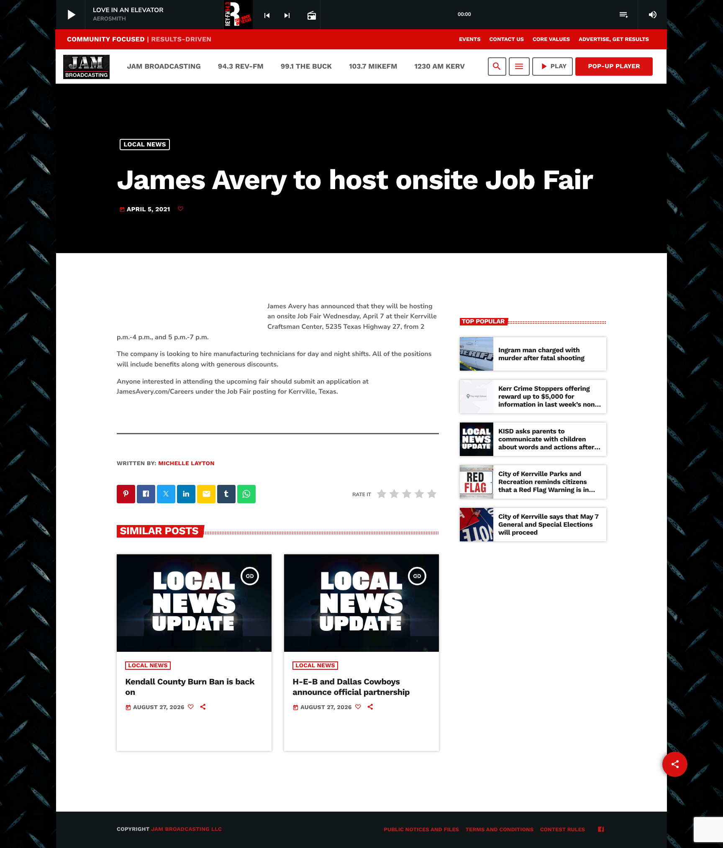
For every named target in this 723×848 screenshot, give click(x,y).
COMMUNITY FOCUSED (139, 39)
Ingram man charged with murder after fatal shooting (541, 354)
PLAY (552, 66)
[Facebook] (600, 830)
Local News (145, 144)
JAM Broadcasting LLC (186, 829)
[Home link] (86, 66)
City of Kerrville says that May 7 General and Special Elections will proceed (548, 524)
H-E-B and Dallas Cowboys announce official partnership (351, 686)
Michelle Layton (186, 463)
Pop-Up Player (614, 66)
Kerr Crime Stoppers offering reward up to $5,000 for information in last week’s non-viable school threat (548, 400)
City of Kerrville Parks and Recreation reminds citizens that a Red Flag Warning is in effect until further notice (543, 486)
